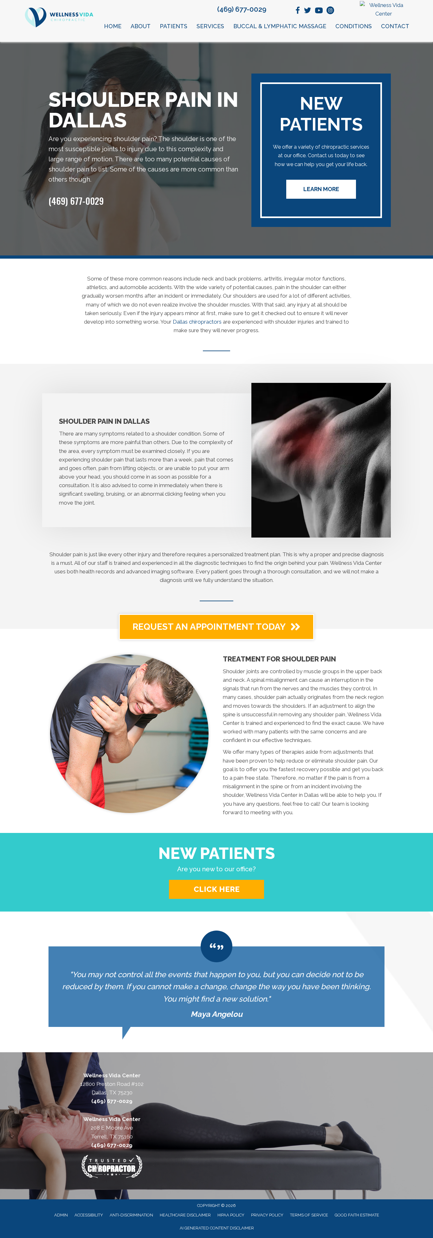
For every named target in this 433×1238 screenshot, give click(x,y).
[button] (321, 189)
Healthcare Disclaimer (185, 1215)
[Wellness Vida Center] (384, 9)
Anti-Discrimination (131, 1215)
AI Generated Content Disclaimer (217, 1228)
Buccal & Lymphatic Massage (279, 26)
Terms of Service (309, 1215)
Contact (395, 26)
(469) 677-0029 (241, 9)
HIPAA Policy (230, 1215)
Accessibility (88, 1215)
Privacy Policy (267, 1215)
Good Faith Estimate (357, 1215)
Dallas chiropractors (197, 322)
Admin (61, 1215)
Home (112, 26)
